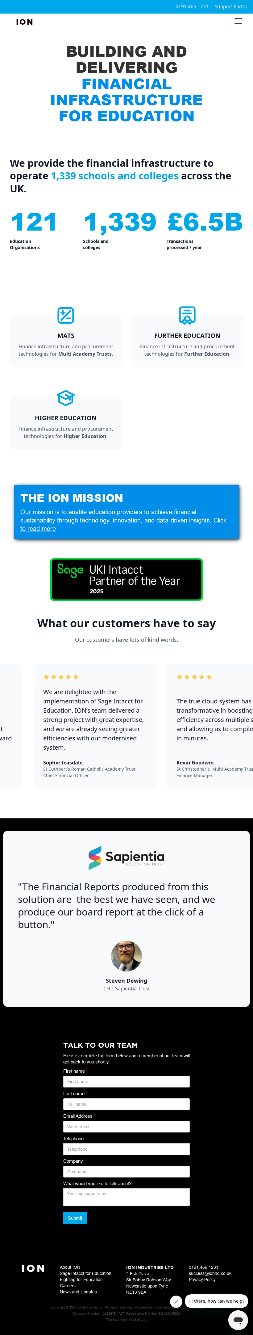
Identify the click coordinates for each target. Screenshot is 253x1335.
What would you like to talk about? (97, 1183)
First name (75, 1071)
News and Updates (78, 1291)
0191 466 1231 (192, 6)
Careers (68, 1285)
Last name (75, 1093)
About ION (70, 1267)
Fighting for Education (81, 1279)
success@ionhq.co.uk (210, 1273)
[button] (237, 21)
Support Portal (231, 6)
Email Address (79, 1116)
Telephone (73, 1138)
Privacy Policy (202, 1279)
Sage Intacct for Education (85, 1273)
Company (74, 1161)
